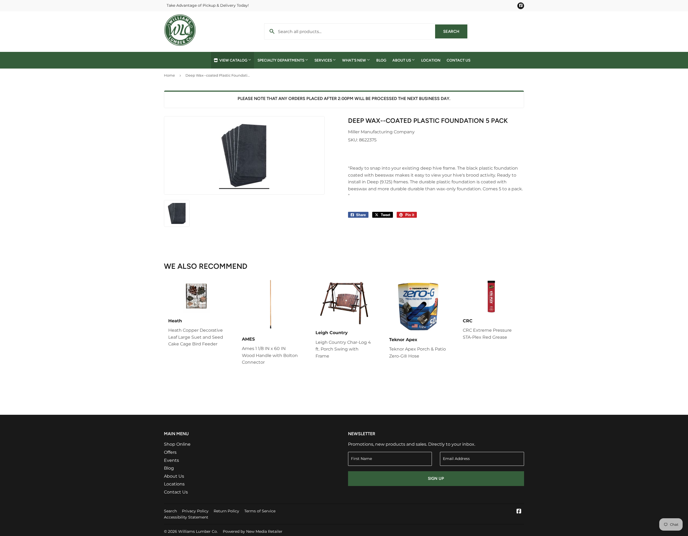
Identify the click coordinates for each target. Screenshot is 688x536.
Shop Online (177, 444)
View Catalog (233, 60)
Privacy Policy (195, 511)
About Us (402, 60)
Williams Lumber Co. (198, 531)
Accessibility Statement (186, 517)
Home (169, 75)
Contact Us (458, 60)
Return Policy (226, 511)
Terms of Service (259, 511)
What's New (354, 60)
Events (171, 460)
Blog (381, 60)
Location (430, 60)
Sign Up (436, 478)
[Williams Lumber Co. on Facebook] (519, 511)
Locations (174, 484)
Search (455, 31)
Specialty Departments (281, 60)
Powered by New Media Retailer (252, 531)
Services (323, 60)
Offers (170, 452)
